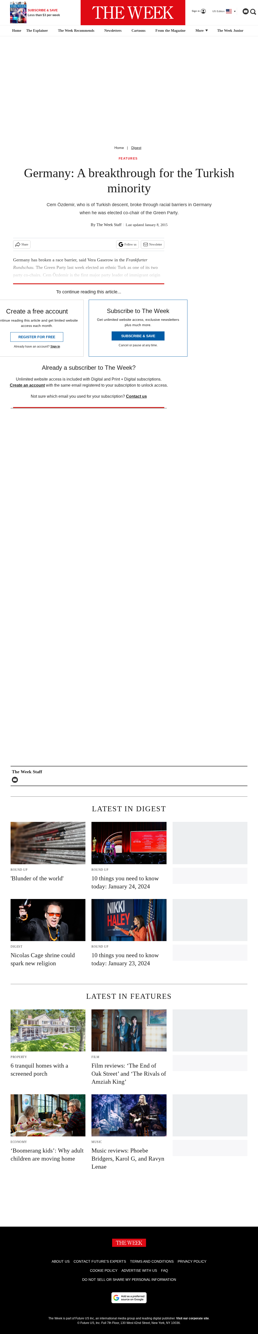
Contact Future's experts (100, 1261)
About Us (61, 1261)
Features (128, 158)
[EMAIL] (16, 780)
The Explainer (37, 31)
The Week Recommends (76, 31)
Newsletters (112, 31)
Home (119, 148)
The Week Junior (230, 31)
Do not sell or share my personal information (129, 1280)
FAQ (164, 1270)
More (200, 31)
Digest (136, 148)
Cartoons (138, 31)
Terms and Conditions (152, 1261)
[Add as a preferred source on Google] (129, 1297)
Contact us (136, 396)
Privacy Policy (192, 1261)
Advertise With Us (139, 1270)
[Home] (16, 31)
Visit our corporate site (192, 1318)
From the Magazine (170, 31)
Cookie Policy (103, 1270)
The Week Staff (108, 225)
